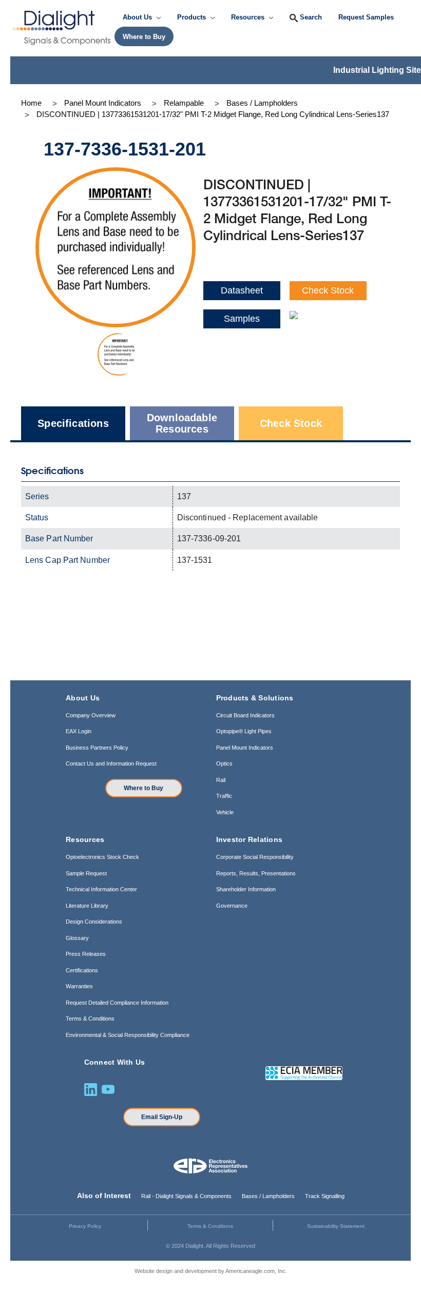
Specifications (73, 423)
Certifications (82, 970)
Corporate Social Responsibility (255, 857)
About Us (138, 17)
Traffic (224, 796)
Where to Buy (143, 788)
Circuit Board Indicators (245, 715)
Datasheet (242, 290)
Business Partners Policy (97, 748)
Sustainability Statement (336, 1226)
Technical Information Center (101, 889)
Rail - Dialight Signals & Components (186, 1196)
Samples (242, 319)
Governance (231, 906)
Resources (248, 17)
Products (192, 17)
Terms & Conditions (90, 1018)
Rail (220, 780)
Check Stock (328, 290)
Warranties (79, 986)
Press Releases (86, 954)
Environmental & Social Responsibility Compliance (127, 1035)
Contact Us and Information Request (111, 763)
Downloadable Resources (182, 423)
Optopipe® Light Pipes (244, 731)
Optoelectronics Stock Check (102, 857)
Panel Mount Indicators (244, 748)
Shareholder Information (246, 889)
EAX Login (78, 731)
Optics (224, 763)
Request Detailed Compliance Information (117, 1003)
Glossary (77, 938)
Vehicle (225, 812)
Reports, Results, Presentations (256, 873)
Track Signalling (325, 1196)
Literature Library (87, 906)
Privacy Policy (85, 1226)
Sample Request (86, 873)
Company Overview (91, 715)
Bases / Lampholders (268, 1196)
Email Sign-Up (161, 1117)
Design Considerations (94, 921)
